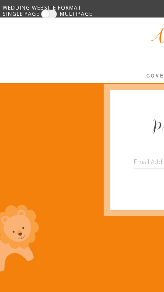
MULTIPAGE (76, 13)
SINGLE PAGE (21, 13)
